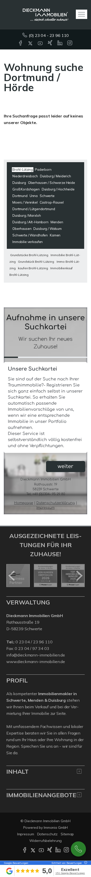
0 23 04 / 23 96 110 (33, 641)
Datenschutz (47, 834)
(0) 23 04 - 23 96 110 (49, 35)
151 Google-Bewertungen (70, 873)
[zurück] (12, 575)
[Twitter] (31, 43)
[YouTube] (40, 43)
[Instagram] (70, 43)
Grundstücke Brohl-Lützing (29, 255)
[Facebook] (21, 43)
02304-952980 (78, 849)
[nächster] (79, 575)
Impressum (25, 834)
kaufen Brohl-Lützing (33, 268)
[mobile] (81, 14)
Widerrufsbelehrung (45, 840)
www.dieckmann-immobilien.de (35, 661)
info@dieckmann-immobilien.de (35, 654)
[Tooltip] (85, 863)
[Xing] (50, 43)
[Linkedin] (60, 43)
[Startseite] (45, 14)
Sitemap (67, 834)
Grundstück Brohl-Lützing (36, 261)
